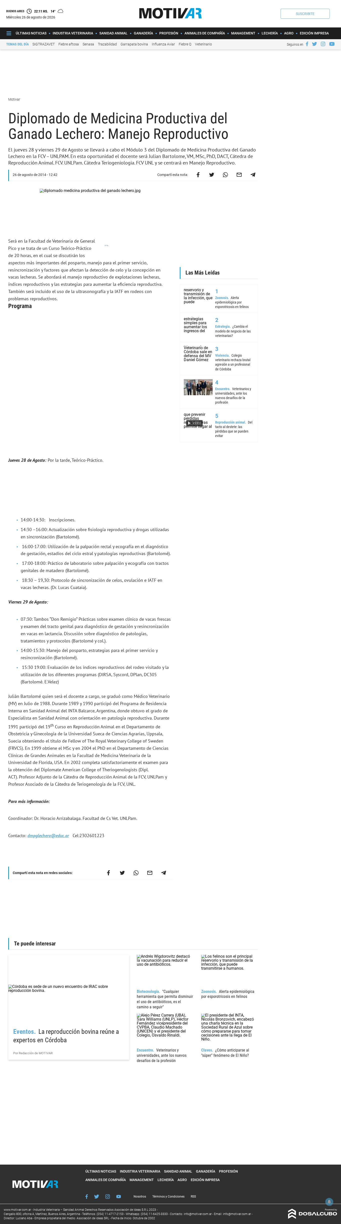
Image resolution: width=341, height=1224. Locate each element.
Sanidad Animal (113, 33)
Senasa (88, 44)
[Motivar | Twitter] (314, 44)
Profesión (168, 33)
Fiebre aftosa (68, 44)
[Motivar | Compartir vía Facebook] (198, 175)
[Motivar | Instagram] (323, 44)
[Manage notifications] (329, 1202)
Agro (289, 33)
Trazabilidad (107, 44)
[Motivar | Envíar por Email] (239, 175)
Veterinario (203, 44)
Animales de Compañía (204, 33)
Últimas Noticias (31, 33)
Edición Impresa (314, 33)
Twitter (96, 1197)
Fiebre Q (185, 44)
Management (243, 33)
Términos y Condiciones (168, 1196)
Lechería (270, 33)
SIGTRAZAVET (43, 44)
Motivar (14, 99)
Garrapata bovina (134, 44)
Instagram (107, 1196)
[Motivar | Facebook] (307, 44)
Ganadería (143, 33)
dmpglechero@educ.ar (48, 835)
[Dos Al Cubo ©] (312, 1217)
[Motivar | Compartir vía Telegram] (253, 175)
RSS (193, 1196)
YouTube (118, 1197)
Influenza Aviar (163, 44)
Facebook (86, 1196)
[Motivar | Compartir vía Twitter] (212, 175)
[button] (305, 14)
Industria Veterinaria (73, 33)
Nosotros (140, 1196)
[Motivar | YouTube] (332, 44)
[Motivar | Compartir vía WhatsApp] (225, 175)
